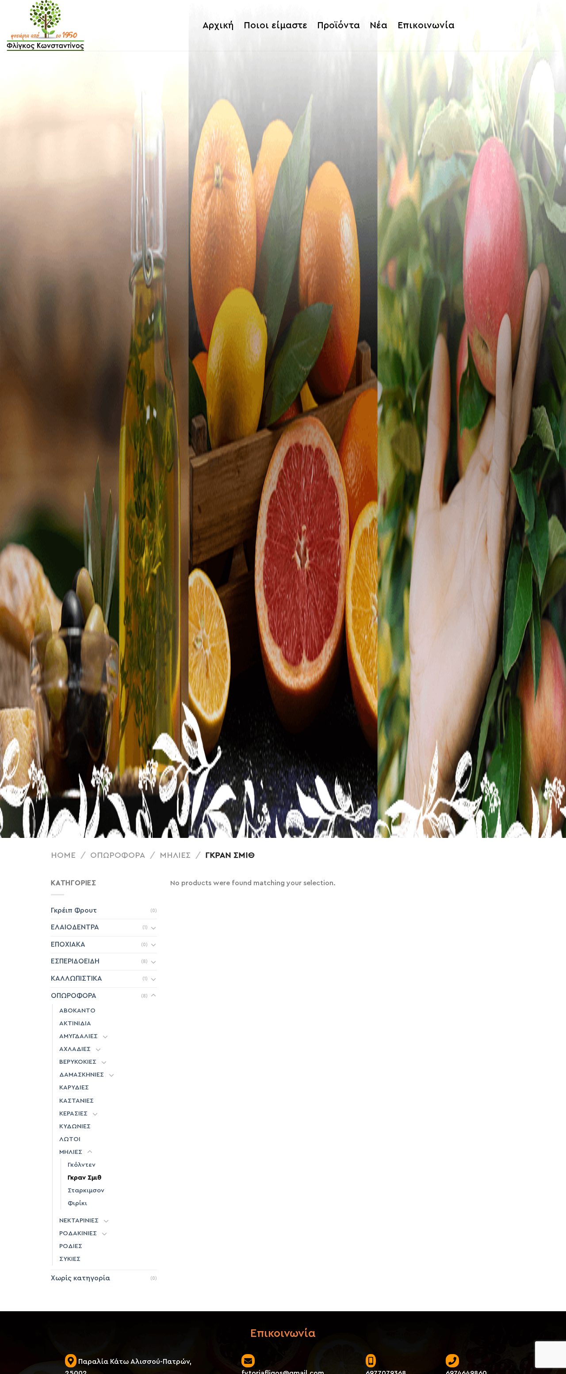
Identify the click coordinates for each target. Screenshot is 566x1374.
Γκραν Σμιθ (84, 1177)
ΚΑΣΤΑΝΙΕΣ (76, 1100)
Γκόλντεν (82, 1164)
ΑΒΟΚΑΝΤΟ (77, 1010)
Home (63, 855)
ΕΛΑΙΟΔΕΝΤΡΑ (75, 927)
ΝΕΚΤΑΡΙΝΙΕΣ (79, 1220)
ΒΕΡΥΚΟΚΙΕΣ (77, 1061)
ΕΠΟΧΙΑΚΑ (68, 944)
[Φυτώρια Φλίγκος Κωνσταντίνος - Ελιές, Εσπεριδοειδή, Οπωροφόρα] (45, 25)
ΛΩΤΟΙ (69, 1139)
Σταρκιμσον (86, 1190)
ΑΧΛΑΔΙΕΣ (75, 1049)
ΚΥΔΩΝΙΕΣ (75, 1126)
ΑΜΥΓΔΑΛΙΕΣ (78, 1036)
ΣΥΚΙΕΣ (69, 1259)
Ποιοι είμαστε (275, 25)
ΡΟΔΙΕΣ (70, 1246)
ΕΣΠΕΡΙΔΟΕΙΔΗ (75, 961)
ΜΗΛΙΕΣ (175, 855)
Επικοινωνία (426, 25)
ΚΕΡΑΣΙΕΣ (73, 1113)
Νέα (378, 25)
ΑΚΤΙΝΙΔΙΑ (75, 1023)
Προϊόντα (338, 25)
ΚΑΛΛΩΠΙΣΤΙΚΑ (76, 978)
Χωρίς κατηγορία (80, 1278)
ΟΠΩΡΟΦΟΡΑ (117, 855)
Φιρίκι (77, 1203)
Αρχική (218, 25)
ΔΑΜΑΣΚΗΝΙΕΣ (81, 1074)
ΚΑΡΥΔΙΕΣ (74, 1087)
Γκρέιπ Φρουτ (74, 910)
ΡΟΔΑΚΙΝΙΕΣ (78, 1233)
